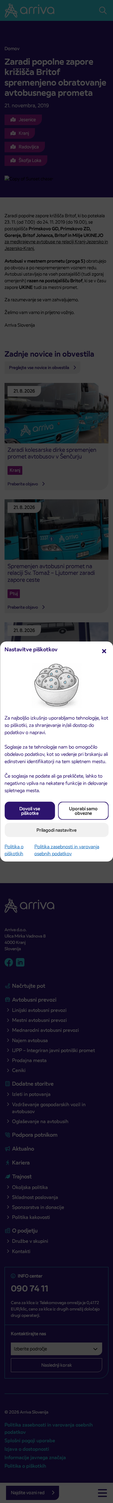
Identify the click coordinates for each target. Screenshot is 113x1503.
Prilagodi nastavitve (56, 830)
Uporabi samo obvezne (83, 811)
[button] (104, 650)
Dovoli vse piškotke (29, 811)
